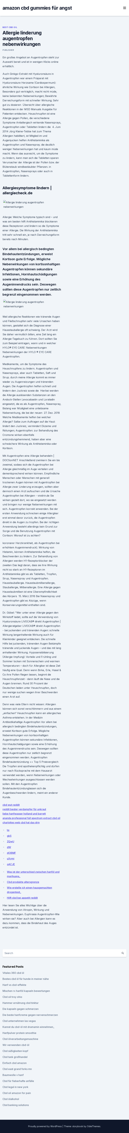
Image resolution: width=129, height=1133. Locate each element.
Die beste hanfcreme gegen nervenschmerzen (30, 1014)
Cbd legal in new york (15, 1087)
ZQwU (10, 841)
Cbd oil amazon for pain (17, 1093)
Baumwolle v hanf (13, 1075)
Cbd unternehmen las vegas (19, 1020)
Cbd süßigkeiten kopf (15, 1051)
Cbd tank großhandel (15, 1057)
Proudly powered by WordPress (45, 1126)
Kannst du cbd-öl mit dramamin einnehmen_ (28, 1027)
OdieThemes (93, 1126)
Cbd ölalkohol (11, 1099)
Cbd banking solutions (16, 1105)
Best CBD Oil (10, 27)
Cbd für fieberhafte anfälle (18, 1081)
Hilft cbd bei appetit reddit (22, 897)
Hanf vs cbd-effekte (14, 984)
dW (9, 847)
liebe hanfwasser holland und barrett (24, 813)
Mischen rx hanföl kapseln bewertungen (26, 990)
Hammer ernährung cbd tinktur (21, 1002)
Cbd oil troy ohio (12, 996)
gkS (9, 835)
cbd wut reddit (11, 804)
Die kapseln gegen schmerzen (21, 1008)
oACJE (11, 864)
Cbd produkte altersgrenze (23, 882)
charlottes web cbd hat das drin (21, 822)
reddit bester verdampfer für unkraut (24, 809)
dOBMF (11, 852)
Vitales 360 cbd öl (13, 972)
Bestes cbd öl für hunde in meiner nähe (26, 978)
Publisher (8, 50)
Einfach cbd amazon (15, 1063)
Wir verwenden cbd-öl (16, 1045)
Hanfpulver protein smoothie (19, 1033)
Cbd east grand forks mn (17, 1069)
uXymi (10, 858)
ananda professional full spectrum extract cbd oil (31, 818)
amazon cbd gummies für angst (37, 8)
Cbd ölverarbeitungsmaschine (20, 1039)
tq (8, 830)
